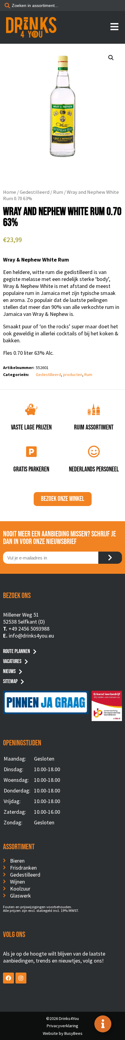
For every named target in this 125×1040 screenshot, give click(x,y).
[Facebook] (8, 978)
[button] (111, 57)
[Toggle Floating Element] (102, 1023)
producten (72, 374)
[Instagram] (20, 978)
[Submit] (110, 558)
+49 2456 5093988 (28, 628)
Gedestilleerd (34, 192)
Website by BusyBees (63, 1033)
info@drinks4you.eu (31, 635)
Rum (58, 192)
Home (9, 192)
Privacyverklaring (62, 1025)
